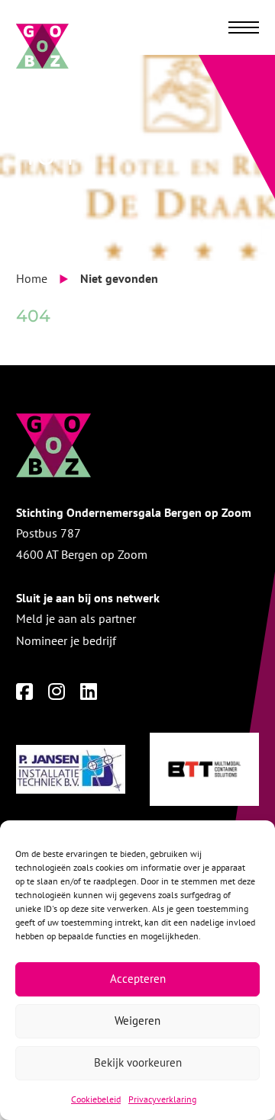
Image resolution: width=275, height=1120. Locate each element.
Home (31, 278)
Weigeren (137, 1020)
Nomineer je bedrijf (66, 640)
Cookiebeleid (96, 1099)
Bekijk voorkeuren (138, 1062)
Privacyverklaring (162, 1099)
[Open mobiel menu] (243, 27)
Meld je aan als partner (76, 618)
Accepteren (138, 978)
